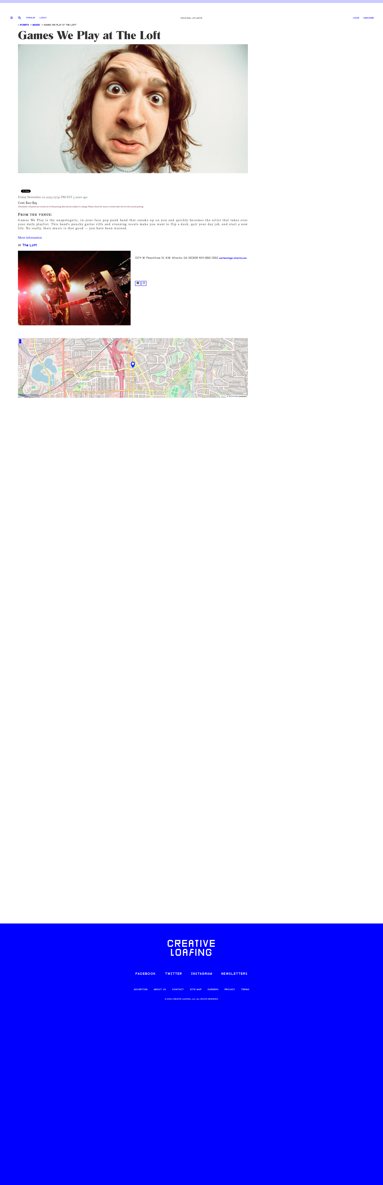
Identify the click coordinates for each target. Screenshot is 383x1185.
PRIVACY (230, 989)
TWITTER (173, 974)
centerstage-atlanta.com (233, 258)
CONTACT (178, 989)
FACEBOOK (145, 974)
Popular (30, 18)
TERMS (245, 989)
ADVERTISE (141, 989)
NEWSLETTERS (234, 974)
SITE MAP (196, 989)
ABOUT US (160, 989)
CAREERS (213, 989)
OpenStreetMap (233, 396)
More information (30, 237)
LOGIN (356, 18)
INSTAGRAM (201, 974)
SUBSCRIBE (368, 18)
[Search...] (19, 18)
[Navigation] (10, 18)
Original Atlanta (191, 18)
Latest (43, 18)
